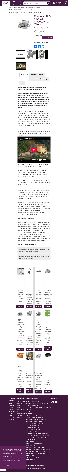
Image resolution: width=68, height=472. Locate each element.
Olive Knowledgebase (33, 429)
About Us (12, 411)
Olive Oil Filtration (31, 431)
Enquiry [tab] (40, 74)
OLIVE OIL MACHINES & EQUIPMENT (20, 10)
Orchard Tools (30, 439)
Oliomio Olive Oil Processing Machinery (27, 7)
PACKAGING (30, 441)
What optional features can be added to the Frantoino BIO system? (33, 257)
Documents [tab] (34, 79)
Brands (11, 7)
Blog (18, 407)
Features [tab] (33, 74)
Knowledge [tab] (44, 79)
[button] (52, 402)
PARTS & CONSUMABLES (34, 443)
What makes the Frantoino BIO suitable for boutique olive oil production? (32, 250)
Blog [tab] (22, 83)
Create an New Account (22, 414)
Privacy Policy (11, 414)
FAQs (10, 403)
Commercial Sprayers (33, 405)
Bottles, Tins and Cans (33, 401)
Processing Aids (31, 445)
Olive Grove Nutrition (32, 425)
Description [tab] (24, 75)
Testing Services (31, 459)
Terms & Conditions (12, 418)
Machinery (12, 405)
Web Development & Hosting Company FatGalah (34, 468)
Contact (19, 417)
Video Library (21, 401)
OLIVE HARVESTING (32, 427)
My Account (21, 409)
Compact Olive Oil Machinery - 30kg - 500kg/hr (24, 12)
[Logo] (6, 3)
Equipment (12, 407)
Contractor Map (20, 404)
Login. (19, 411)
